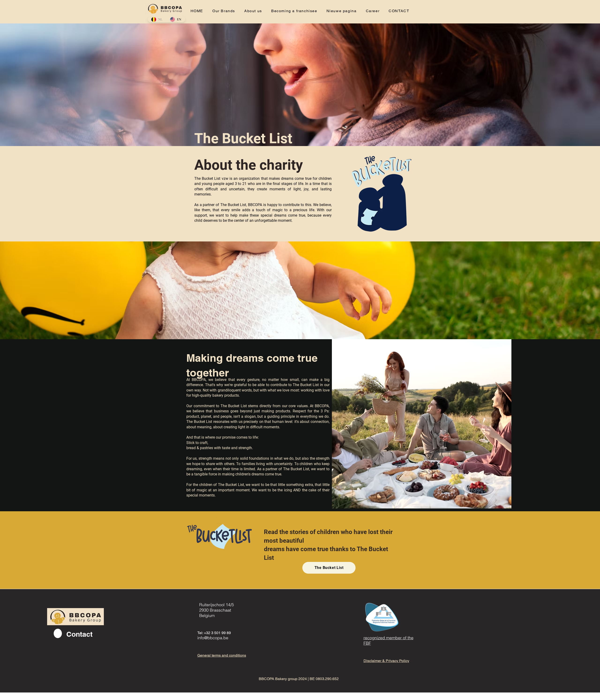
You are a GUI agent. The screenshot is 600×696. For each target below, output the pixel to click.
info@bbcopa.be (212, 637)
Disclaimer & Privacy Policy (386, 660)
